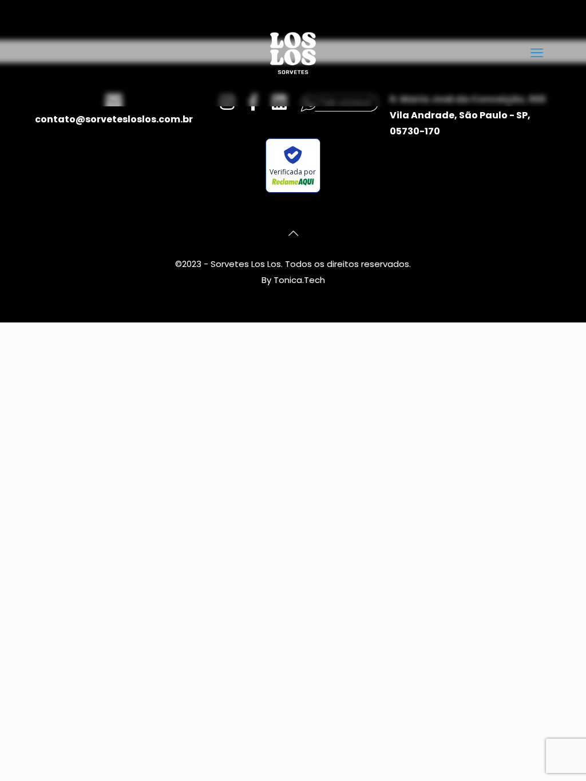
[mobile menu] (537, 53)
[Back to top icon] (293, 233)
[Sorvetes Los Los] (293, 53)
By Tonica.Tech (293, 280)
